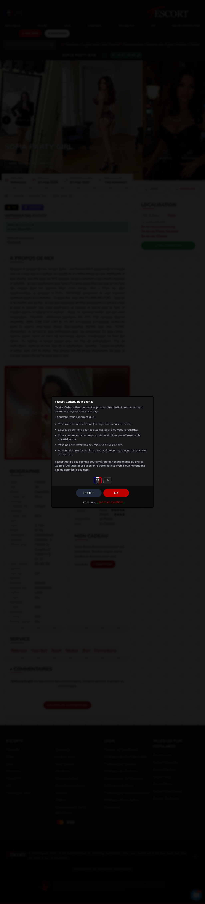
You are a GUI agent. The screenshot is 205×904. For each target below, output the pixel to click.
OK (116, 493)
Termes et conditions (110, 502)
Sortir (88, 493)
